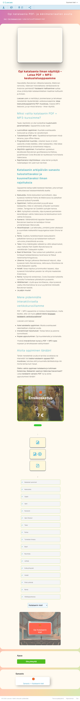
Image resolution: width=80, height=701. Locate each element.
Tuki (77, 698)
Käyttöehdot (70, 698)
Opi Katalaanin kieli (40, 631)
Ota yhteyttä (31, 661)
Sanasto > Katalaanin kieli (33, 683)
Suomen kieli (71, 2)
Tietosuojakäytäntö (58, 698)
